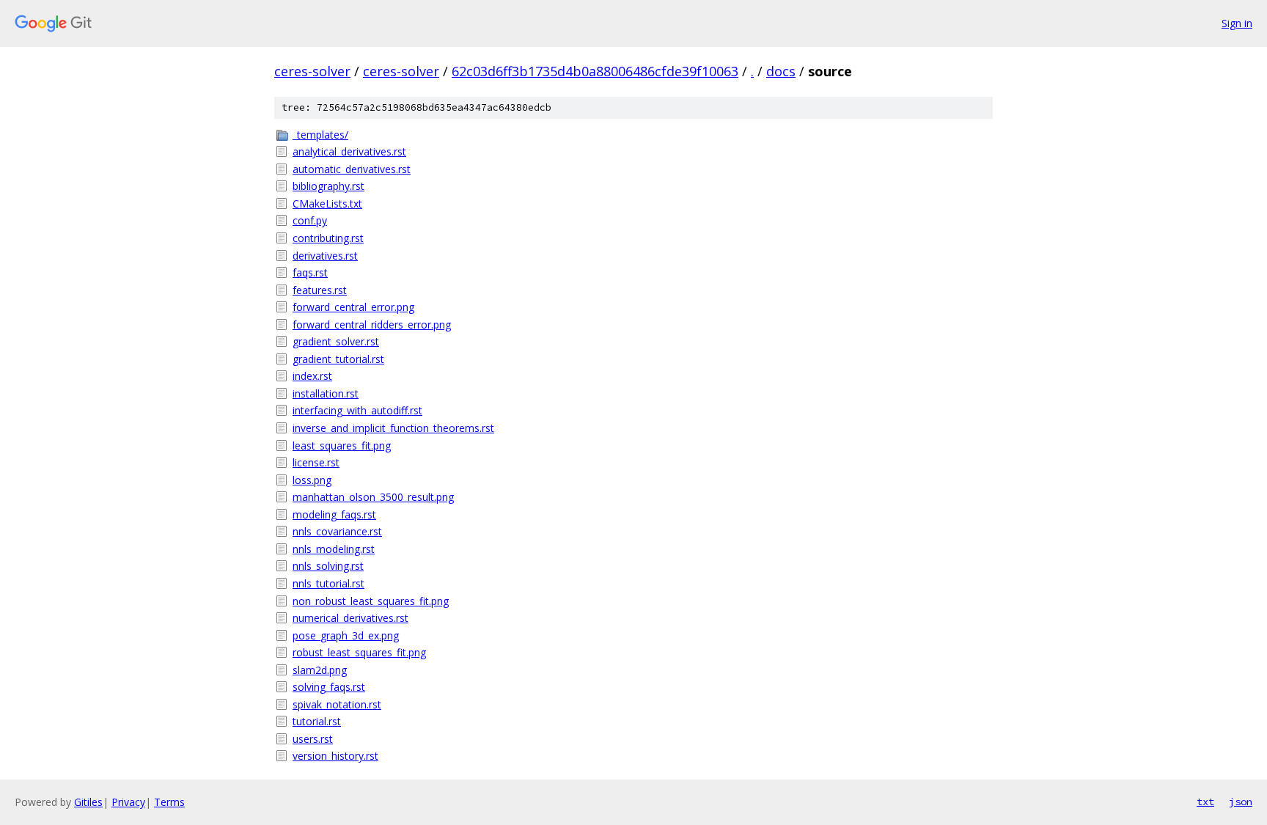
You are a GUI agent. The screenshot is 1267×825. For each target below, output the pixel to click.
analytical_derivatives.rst (349, 151)
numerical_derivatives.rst (350, 618)
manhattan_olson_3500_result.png (373, 497)
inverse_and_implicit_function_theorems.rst (393, 428)
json (1240, 801)
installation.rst (326, 393)
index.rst (312, 376)
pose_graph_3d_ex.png (346, 635)
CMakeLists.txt (327, 203)
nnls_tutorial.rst (328, 583)
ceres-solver (312, 71)
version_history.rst (335, 756)
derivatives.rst (325, 256)
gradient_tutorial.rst (338, 359)
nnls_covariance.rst (337, 531)
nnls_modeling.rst (334, 549)
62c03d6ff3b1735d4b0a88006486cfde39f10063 (595, 71)
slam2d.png (320, 670)
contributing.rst (328, 238)
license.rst (316, 462)
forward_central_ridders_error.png (372, 324)
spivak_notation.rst (337, 704)
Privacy (128, 802)
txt (1205, 801)
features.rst (320, 290)
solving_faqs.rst (329, 687)
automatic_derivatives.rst (352, 169)
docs (781, 71)
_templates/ (320, 135)
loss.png (312, 480)
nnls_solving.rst (328, 566)
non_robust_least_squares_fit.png (371, 601)
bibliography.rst (328, 186)
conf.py (310, 220)
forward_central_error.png (353, 307)
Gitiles (88, 802)
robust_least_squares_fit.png (359, 652)
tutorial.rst (317, 721)
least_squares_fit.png (342, 445)
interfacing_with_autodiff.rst (357, 410)
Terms (169, 802)
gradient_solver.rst (336, 341)
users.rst (313, 739)
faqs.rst (310, 272)
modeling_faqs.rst (334, 514)
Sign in (1237, 23)
